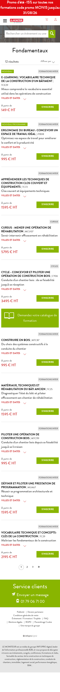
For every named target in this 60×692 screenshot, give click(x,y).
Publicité (20, 612)
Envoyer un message (33, 595)
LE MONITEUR (9, 647)
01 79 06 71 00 (33, 602)
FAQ (46, 619)
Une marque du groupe (30, 626)
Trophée (37, 619)
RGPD (28, 622)
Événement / (17, 619)
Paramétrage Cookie (43, 622)
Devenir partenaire (35, 612)
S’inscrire (48, 107)
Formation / (28, 619)
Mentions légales (15, 622)
